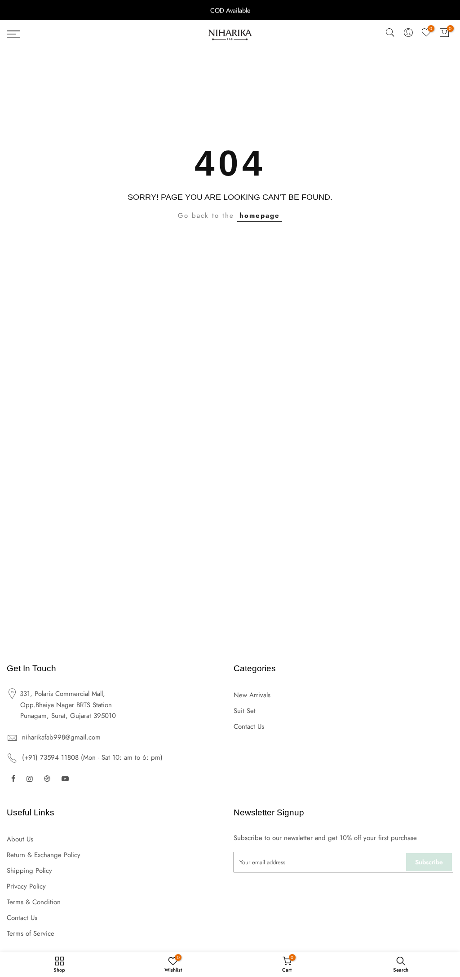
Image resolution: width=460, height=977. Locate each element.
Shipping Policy (29, 871)
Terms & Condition (34, 902)
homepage (259, 215)
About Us (20, 839)
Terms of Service (30, 933)
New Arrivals (252, 695)
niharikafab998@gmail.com (61, 737)
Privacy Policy (26, 886)
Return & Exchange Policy (43, 855)
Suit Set (245, 711)
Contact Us (249, 726)
